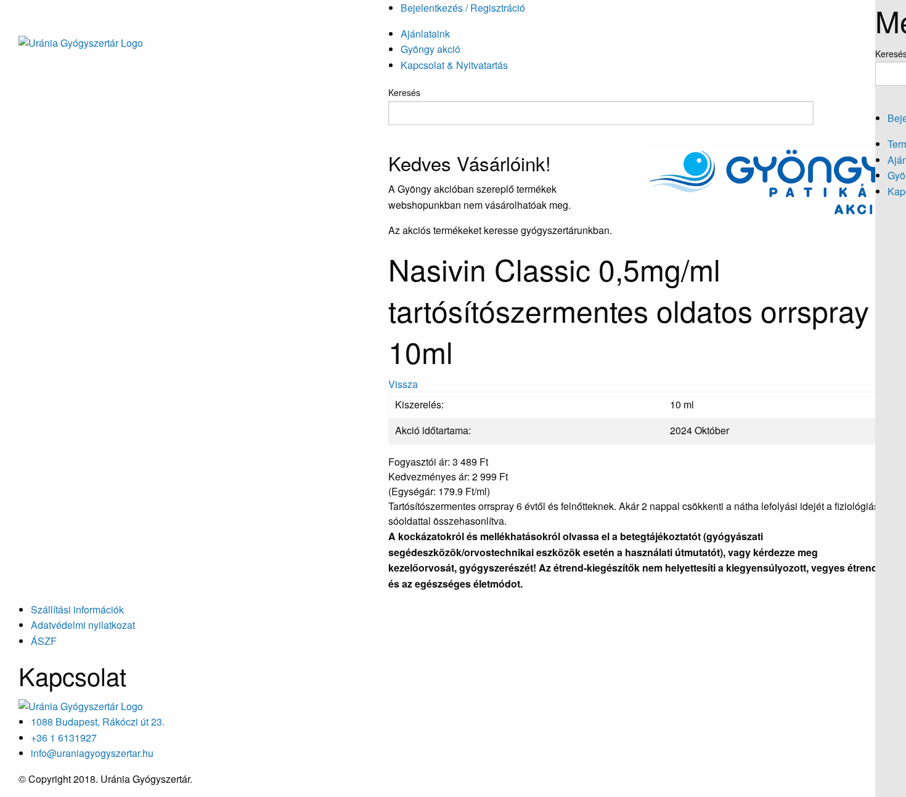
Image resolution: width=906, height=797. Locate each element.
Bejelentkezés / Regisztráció (463, 8)
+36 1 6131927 (64, 737)
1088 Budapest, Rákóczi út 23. (98, 721)
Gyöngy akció (430, 49)
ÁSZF (44, 641)
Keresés (404, 92)
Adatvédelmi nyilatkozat (83, 625)
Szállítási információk (77, 609)
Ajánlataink (425, 33)
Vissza (403, 384)
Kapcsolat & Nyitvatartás (454, 65)
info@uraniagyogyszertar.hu (92, 753)
